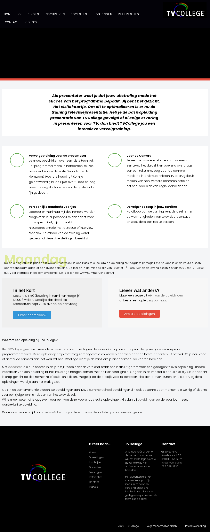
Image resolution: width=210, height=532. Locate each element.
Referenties (128, 14)
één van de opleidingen (165, 295)
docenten (160, 354)
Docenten (79, 14)
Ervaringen (102, 14)
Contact (12, 22)
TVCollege (15, 349)
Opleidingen (28, 14)
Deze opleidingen (45, 354)
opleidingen (146, 400)
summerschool (100, 390)
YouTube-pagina (61, 412)
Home (8, 14)
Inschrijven (55, 14)
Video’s (31, 22)
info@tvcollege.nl (171, 462)
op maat (160, 300)
